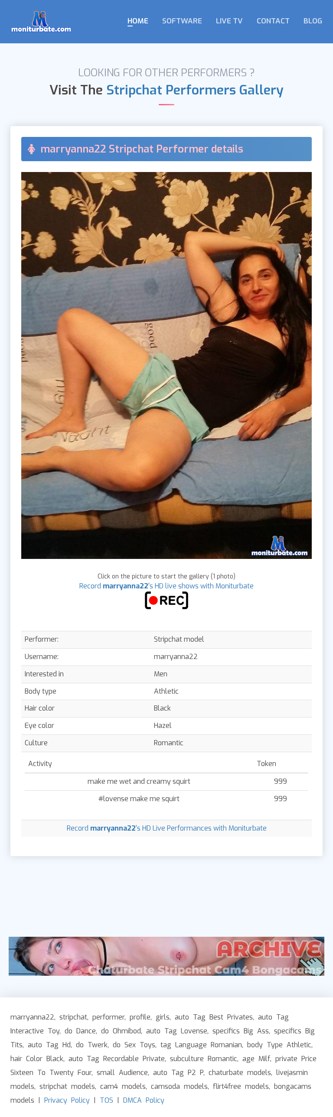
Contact (273, 21)
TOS (106, 1100)
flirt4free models (241, 1086)
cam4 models (123, 1086)
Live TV (229, 21)
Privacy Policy (67, 1100)
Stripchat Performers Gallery (195, 90)
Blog (313, 21)
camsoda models (179, 1086)
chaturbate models (240, 1072)
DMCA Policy (143, 1100)
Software (182, 21)
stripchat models (67, 1086)
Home (137, 21)
